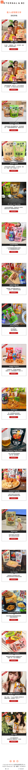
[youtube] (17, 761)
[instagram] (14, 761)
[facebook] (11, 761)
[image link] (14, 3)
